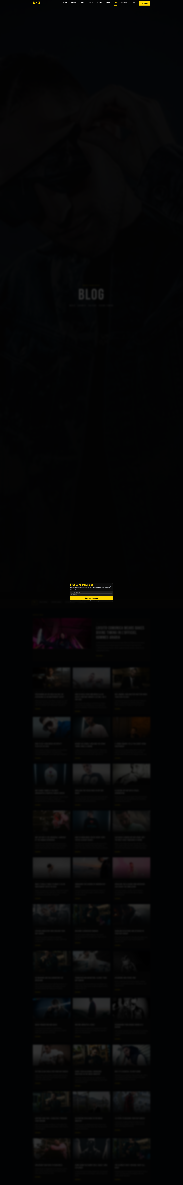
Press (108, 3)
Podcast (124, 3)
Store (82, 3)
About (133, 3)
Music (65, 3)
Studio (99, 3)
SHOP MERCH (144, 3)
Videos (73, 3)
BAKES (36, 3)
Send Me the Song (91, 598)
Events (90, 3)
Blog (115, 3)
